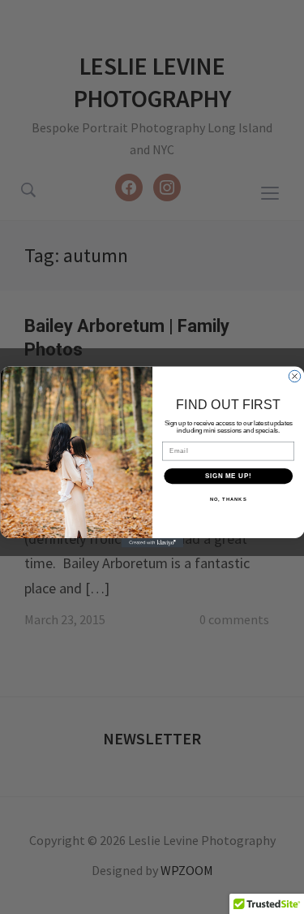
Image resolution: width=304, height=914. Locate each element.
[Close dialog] (294, 376)
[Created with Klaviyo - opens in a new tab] (152, 543)
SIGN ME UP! (227, 475)
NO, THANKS (227, 499)
